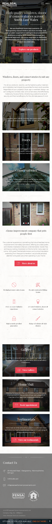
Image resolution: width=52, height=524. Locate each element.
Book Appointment (28, 405)
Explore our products (28, 49)
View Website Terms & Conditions (14, 515)
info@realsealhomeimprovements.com (21, 485)
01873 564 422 (12, 479)
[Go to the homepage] (9, 6)
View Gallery (28, 370)
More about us (28, 263)
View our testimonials (28, 440)
